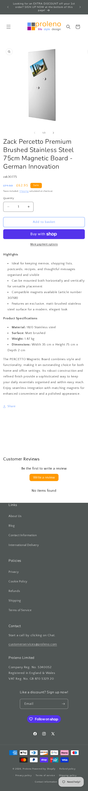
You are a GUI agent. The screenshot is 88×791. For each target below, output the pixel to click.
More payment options (44, 244)
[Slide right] (53, 133)
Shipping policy (68, 775)
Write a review (44, 477)
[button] (8, 27)
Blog (12, 525)
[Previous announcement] (8, 7)
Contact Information (23, 535)
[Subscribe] (63, 704)
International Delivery (24, 545)
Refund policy (67, 769)
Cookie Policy (18, 581)
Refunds (14, 591)
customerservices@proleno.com (33, 644)
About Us (15, 516)
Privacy (14, 572)
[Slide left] (34, 133)
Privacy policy (23, 775)
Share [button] (11, 406)
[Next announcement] (80, 7)
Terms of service (45, 775)
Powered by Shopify (44, 769)
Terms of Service (20, 610)
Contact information (46, 782)
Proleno (27, 769)
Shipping (24, 191)
